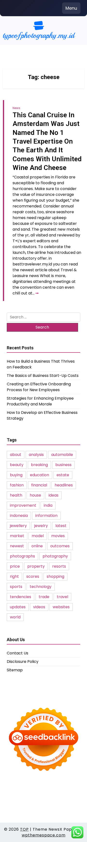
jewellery (18, 525)
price (15, 566)
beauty (16, 465)
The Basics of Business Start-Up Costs (43, 375)
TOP (24, 829)
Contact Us (17, 653)
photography (55, 556)
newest (17, 546)
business (63, 465)
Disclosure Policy (22, 661)
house (35, 495)
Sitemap (15, 670)
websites (61, 607)
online (37, 546)
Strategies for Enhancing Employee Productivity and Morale (40, 401)
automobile (62, 454)
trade (44, 597)
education (39, 475)
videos (39, 607)
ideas (53, 495)
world (15, 617)
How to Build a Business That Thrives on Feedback (41, 364)
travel (62, 597)
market (17, 536)
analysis (36, 454)
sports (16, 586)
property (36, 566)
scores (32, 576)
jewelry (41, 525)
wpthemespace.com (43, 835)
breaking (39, 465)
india (48, 505)
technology (40, 586)
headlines (64, 485)
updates (18, 607)
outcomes (60, 546)
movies (58, 536)
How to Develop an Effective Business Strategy (42, 415)
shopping (55, 576)
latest (60, 525)
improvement (23, 505)
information (46, 515)
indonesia (19, 515)
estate (63, 475)
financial (39, 485)
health (16, 495)
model (38, 536)
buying (16, 475)
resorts (59, 566)
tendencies (20, 597)
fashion (17, 485)
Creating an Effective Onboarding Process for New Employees (39, 387)
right (14, 576)
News (16, 108)
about (15, 454)
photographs (22, 556)
